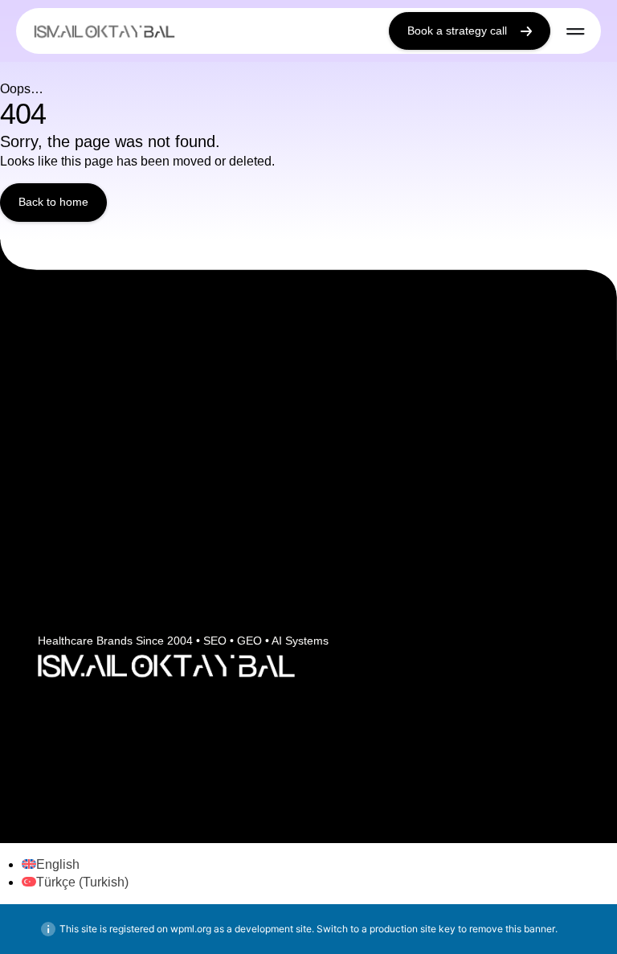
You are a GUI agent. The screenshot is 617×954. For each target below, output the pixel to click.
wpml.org (190, 929)
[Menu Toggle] (575, 31)
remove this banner (512, 929)
